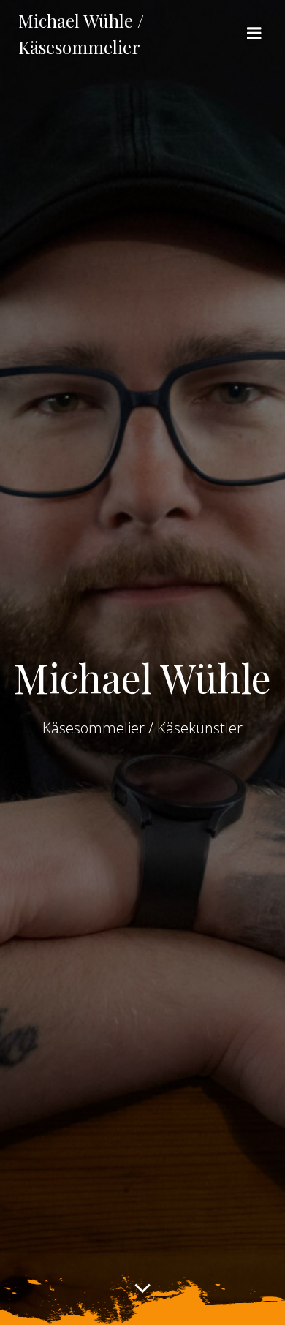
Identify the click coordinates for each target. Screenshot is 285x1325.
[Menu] (254, 33)
